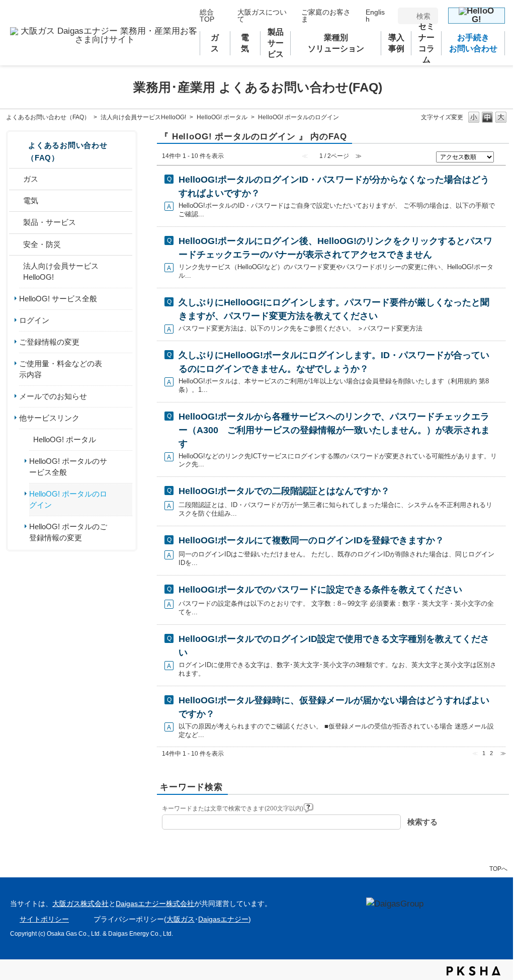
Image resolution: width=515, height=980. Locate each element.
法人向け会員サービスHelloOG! (143, 117)
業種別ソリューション (336, 43)
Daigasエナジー (223, 919)
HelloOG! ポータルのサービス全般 (68, 466)
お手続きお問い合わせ (473, 43)
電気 (247, 43)
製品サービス (276, 43)
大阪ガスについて (262, 15)
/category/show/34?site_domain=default (26, 439)
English (375, 15)
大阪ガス (180, 919)
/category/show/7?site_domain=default (16, 272)
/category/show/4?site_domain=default (16, 200)
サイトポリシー (44, 919)
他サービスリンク (49, 418)
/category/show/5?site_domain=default (16, 222)
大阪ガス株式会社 (80, 904)
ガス (217, 43)
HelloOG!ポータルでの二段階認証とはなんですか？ (284, 491)
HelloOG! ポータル (222, 117)
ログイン (34, 320)
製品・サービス (49, 222)
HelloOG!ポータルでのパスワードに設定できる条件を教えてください (320, 590)
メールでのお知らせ (53, 396)
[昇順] (501, 155)
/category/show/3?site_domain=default (16, 179)
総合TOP (207, 15)
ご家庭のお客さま (326, 15)
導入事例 (396, 43)
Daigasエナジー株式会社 (155, 904)
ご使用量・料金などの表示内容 (60, 369)
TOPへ (498, 868)
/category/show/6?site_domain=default (16, 244)
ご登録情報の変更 (49, 342)
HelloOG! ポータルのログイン (68, 499)
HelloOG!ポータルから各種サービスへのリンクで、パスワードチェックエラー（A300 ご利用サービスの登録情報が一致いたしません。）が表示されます (334, 430)
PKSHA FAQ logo (473, 970)
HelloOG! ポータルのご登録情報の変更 (68, 532)
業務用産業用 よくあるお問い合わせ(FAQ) (257, 87)
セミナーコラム (426, 43)
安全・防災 (42, 244)
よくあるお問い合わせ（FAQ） (48, 117)
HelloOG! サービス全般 (58, 299)
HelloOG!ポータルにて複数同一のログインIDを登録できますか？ (311, 540)
